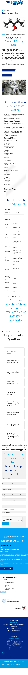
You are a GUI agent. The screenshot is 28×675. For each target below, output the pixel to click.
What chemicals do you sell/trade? (13, 361)
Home (3, 664)
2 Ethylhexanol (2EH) (9, 588)
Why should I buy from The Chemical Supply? (13, 403)
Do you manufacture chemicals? (11, 392)
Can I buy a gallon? (13, 372)
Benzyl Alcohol (8, 581)
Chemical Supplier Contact (7, 665)
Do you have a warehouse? (11, 382)
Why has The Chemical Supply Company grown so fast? (13, 436)
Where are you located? (11, 352)
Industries (18, 664)
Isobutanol (7, 589)
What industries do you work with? (13, 413)
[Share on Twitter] (3, 592)
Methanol (7, 583)
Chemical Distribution (10, 664)
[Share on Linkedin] (5, 592)
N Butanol (7, 585)
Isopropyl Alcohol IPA (9, 582)
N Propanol (7, 586)
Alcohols (6, 10)
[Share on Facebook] (1, 592)
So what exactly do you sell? (13, 425)
